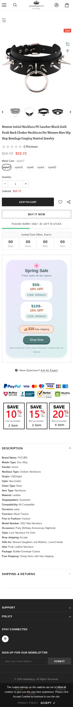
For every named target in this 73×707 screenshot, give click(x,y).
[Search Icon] (15, 5)
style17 (7, 167)
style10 (19, 167)
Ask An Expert (49, 370)
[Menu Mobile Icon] (4, 5)
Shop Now (37, 339)
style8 (30, 167)
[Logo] (36, 5)
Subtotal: (7, 191)
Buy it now (36, 214)
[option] (36, 63)
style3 (40, 167)
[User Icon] (56, 5)
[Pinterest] (5, 638)
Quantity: (7, 177)
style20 (52, 167)
